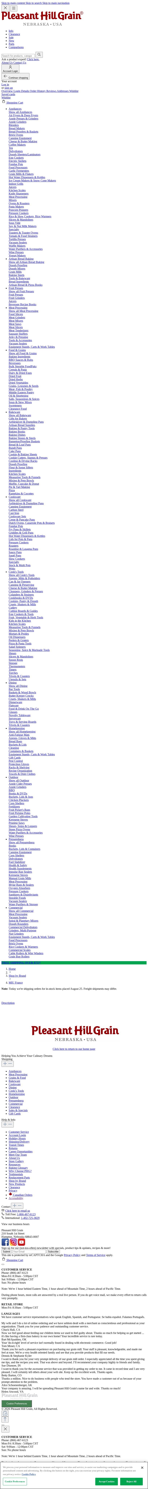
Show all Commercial (21, 910)
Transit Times (16, 1144)
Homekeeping (17, 1094)
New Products (17, 1184)
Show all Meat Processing (23, 310)
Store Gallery (16, 1161)
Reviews (51, 91)
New (11, 40)
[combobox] (18, 56)
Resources (14, 1164)
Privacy (13, 1190)
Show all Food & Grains (23, 353)
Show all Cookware (20, 500)
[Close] (2, 1264)
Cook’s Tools (16, 1090)
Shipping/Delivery (19, 1141)
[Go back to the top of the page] (5, 1420)
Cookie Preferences (16, 1403)
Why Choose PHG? (20, 1171)
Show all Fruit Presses (21, 291)
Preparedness (16, 1100)
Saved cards (8, 94)
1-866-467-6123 (26, 1214)
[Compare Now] (5, 1414)
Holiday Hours (17, 1138)
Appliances (15, 1071)
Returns (13, 1148)
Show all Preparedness (21, 842)
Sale (11, 37)
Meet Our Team (18, 1154)
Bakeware (14, 1081)
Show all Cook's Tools (21, 575)
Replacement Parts (19, 1177)
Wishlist (73, 91)
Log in (5, 84)
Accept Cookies (107, 1481)
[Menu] (13, 8)
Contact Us (19, 62)
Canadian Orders (22, 1194)
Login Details (22, 91)
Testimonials (16, 1174)
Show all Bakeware (20, 415)
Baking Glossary (18, 1167)
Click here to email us (17, 1210)
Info (11, 30)
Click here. (33, 59)
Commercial (16, 1103)
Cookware (15, 1084)
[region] (74, 1475)
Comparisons (16, 47)
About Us (7, 62)
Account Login (17, 1135)
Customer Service (19, 1131)
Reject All (131, 1481)
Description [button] (8, 1002)
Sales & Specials (18, 1110)
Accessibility (16, 1198)
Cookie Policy (29, 1474)
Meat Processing (18, 1074)
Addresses (63, 91)
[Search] (39, 55)
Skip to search (34, 3)
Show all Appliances (20, 112)
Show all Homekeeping (22, 731)
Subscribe (53, 1251)
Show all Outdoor (19, 780)
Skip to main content (13, 3)
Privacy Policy (72, 1255)
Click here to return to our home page (74, 1048)
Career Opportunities (20, 1151)
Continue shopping (18, 77)
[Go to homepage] (42, 24)
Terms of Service (95, 1255)
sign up (9, 87)
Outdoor (13, 1097)
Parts (11, 43)
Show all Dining (18, 685)
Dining (13, 1087)
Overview (7, 91)
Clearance (14, 34)
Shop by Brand (17, 1180)
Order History (38, 91)
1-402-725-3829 (30, 1217)
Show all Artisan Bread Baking (26, 262)
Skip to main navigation (55, 3)
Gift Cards (15, 1113)
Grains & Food (17, 1077)
